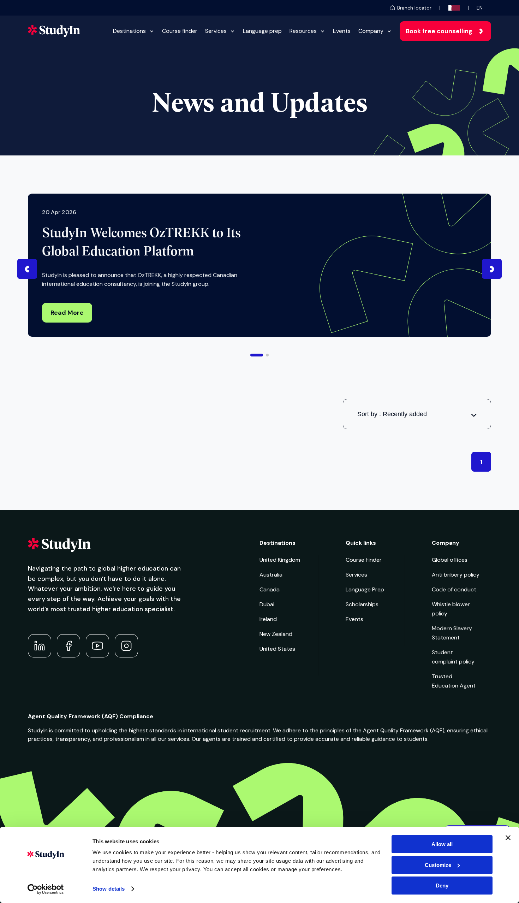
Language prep (262, 31)
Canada (270, 589)
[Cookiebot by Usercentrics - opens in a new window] (46, 889)
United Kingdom (280, 559)
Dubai (267, 604)
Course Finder (364, 559)
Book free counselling (439, 31)
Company (370, 31)
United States (277, 649)
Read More (67, 312)
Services (216, 31)
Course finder (179, 31)
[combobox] (416, 414)
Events (342, 31)
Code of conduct (454, 589)
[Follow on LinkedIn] (39, 645)
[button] (256, 355)
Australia (271, 574)
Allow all (442, 844)
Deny (442, 886)
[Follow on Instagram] (126, 645)
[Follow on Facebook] (68, 645)
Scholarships (362, 604)
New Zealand (276, 634)
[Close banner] (508, 837)
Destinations (129, 31)
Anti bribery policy (455, 574)
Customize (438, 865)
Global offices (449, 559)
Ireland (268, 619)
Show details (109, 889)
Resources (303, 31)
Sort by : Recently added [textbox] (392, 414)
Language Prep (365, 589)
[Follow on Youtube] (97, 645)
